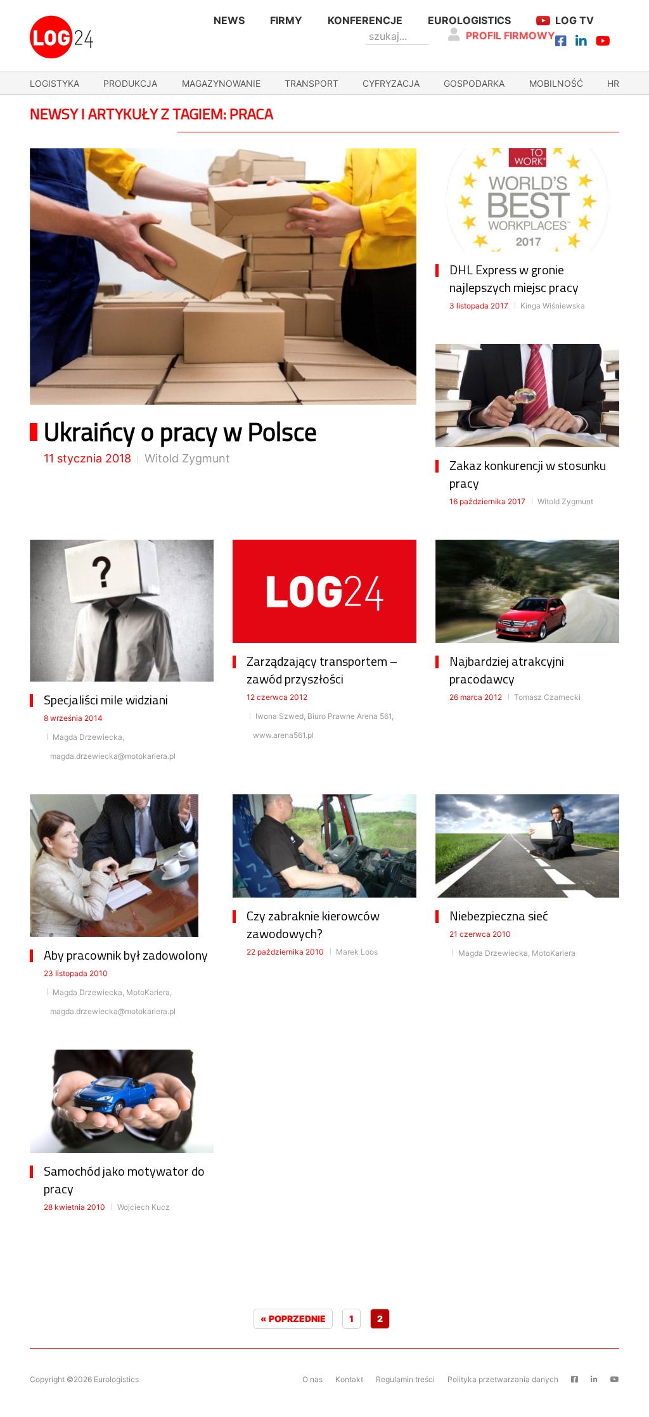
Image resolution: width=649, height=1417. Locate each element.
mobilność (556, 83)
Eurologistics (469, 20)
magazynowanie (221, 83)
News (229, 20)
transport (311, 83)
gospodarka (474, 83)
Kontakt (349, 1379)
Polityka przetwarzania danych (502, 1379)
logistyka (54, 83)
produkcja (130, 83)
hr (613, 83)
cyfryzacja (391, 83)
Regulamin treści (405, 1379)
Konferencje (365, 20)
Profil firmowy (510, 35)
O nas (312, 1379)
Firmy (286, 20)
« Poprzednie (293, 1318)
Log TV (574, 20)
